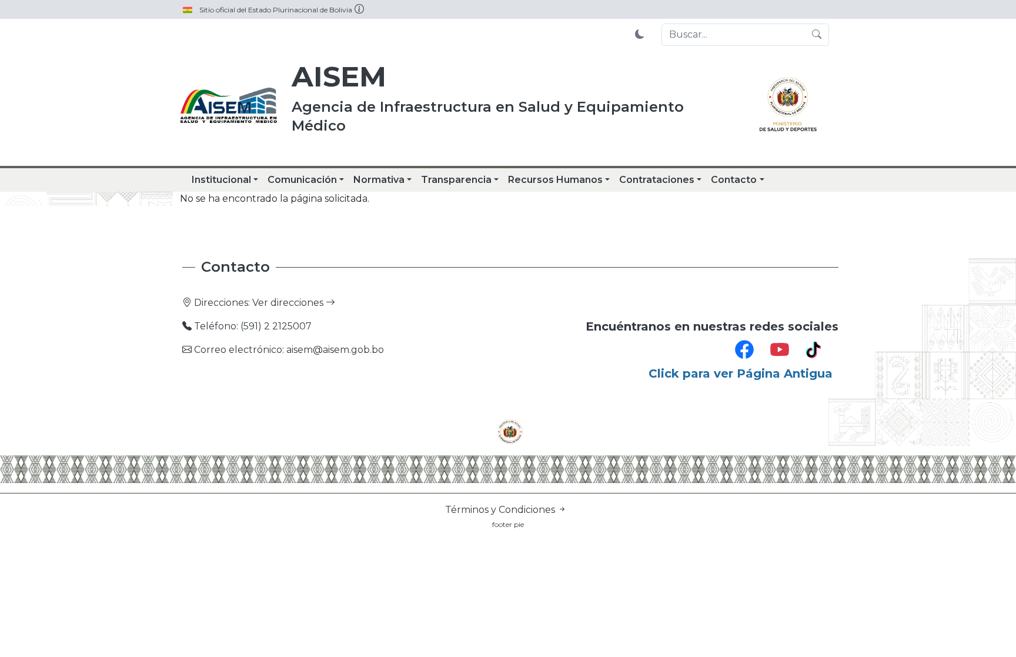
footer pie (508, 524)
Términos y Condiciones (501, 509)
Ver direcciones (289, 302)
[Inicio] (229, 106)
